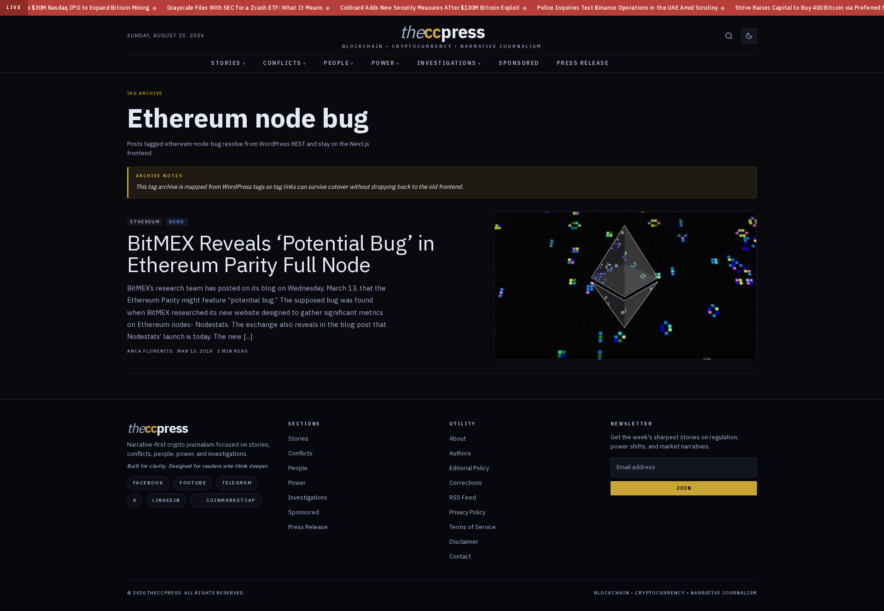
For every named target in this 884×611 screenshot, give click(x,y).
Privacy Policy (467, 512)
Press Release (583, 62)
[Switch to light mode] (749, 36)
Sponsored (519, 62)
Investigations (449, 62)
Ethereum (145, 221)
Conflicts (284, 62)
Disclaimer (463, 542)
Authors (460, 453)
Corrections (465, 483)
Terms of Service (472, 527)
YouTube (192, 483)
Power (386, 62)
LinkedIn (166, 500)
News (177, 221)
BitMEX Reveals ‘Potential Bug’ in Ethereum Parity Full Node (281, 254)
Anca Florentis (150, 351)
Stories (228, 62)
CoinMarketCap (231, 500)
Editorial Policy (469, 468)
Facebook (148, 483)
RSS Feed (462, 497)
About (457, 438)
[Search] (729, 36)
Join (684, 488)
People (339, 62)
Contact (460, 556)
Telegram (237, 483)
